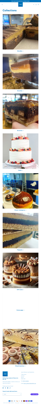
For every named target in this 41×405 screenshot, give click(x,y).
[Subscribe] (20, 394)
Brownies (19, 130)
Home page (20, 310)
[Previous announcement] (2, 1)
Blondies (19, 51)
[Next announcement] (39, 1)
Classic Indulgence (19, 210)
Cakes (20, 170)
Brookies (19, 90)
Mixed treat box (19, 366)
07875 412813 (26, 381)
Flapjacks (19, 250)
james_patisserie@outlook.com (30, 383)
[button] (2, 4)
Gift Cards (20, 289)
